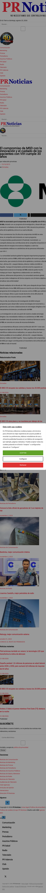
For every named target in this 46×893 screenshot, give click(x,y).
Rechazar (23, 465)
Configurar (23, 459)
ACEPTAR (23, 453)
